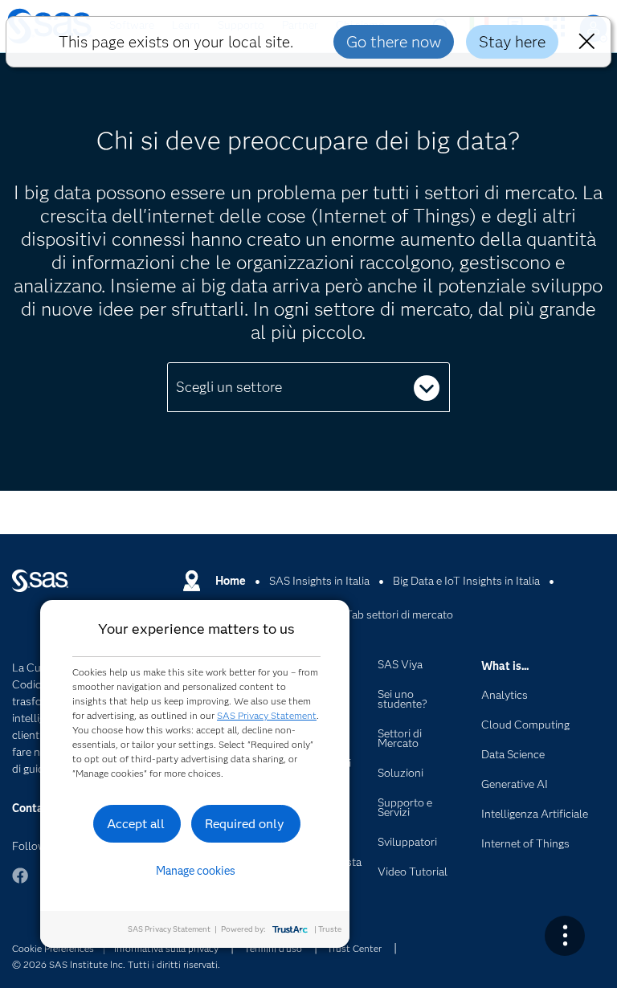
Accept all (136, 823)
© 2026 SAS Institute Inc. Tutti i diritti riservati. (116, 964)
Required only (244, 823)
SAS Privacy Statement (267, 715)
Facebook (20, 883)
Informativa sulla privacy (166, 948)
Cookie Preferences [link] (53, 948)
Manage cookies (195, 870)
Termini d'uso (273, 948)
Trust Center (354, 948)
